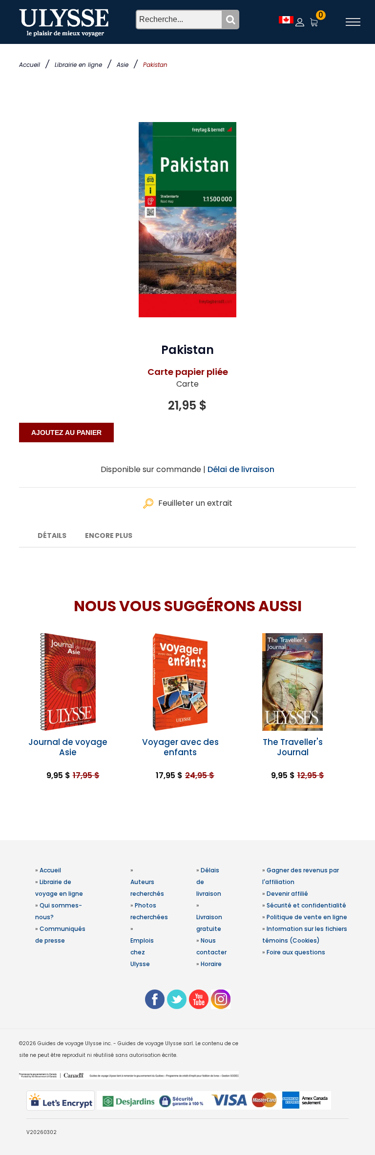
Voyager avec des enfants (180, 747)
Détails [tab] (52, 535)
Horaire (211, 964)
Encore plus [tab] (108, 535)
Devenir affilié (287, 893)
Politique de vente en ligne (307, 917)
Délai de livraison (241, 469)
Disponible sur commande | (153, 469)
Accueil (29, 65)
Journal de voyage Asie (67, 747)
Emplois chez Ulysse (142, 952)
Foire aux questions (296, 952)
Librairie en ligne (78, 65)
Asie (122, 65)
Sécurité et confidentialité (306, 905)
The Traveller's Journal (293, 747)
